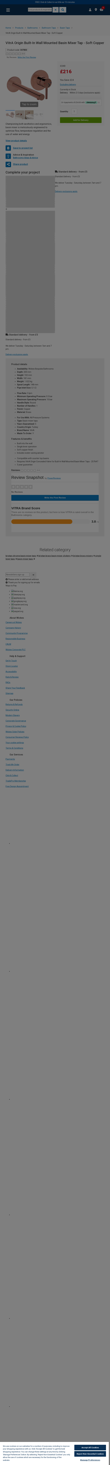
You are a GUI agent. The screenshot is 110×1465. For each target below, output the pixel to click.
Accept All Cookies (90, 1447)
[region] (54, 1453)
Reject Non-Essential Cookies (90, 1454)
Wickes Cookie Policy (20, 1460)
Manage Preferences (90, 1460)
